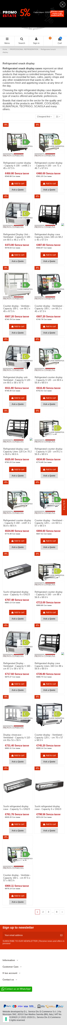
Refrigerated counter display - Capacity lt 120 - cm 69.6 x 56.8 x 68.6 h (49, 380)
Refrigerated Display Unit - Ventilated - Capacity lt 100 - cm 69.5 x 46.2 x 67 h (17, 237)
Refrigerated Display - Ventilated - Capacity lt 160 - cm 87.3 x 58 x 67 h (17, 666)
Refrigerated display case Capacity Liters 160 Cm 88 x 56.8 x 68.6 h (49, 666)
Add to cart (19, 183)
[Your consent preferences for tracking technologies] (6, 1019)
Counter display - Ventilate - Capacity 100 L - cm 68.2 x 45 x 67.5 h (17, 309)
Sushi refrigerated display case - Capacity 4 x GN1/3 (16, 593)
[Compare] (16, 589)
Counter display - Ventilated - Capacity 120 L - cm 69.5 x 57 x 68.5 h (49, 523)
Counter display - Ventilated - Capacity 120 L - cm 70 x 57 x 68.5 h (49, 737)
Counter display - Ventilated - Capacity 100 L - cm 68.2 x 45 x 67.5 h (49, 309)
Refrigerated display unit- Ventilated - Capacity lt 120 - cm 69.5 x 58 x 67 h (17, 380)
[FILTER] (64, 512)
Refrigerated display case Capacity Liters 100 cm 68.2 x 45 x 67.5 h (49, 237)
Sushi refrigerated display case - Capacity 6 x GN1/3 (48, 807)
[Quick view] (20, 589)
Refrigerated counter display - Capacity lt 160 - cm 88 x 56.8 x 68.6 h (49, 595)
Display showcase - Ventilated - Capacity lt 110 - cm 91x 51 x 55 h (17, 737)
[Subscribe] (61, 935)
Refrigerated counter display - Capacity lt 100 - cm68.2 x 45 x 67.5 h (17, 165)
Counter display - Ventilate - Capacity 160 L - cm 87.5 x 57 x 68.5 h (17, 878)
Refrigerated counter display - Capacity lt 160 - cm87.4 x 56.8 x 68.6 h (17, 523)
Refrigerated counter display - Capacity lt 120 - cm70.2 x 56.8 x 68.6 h (49, 451)
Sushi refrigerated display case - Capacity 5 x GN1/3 (16, 807)
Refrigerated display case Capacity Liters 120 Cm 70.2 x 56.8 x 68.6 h (17, 451)
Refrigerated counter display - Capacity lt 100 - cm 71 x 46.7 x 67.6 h (49, 165)
